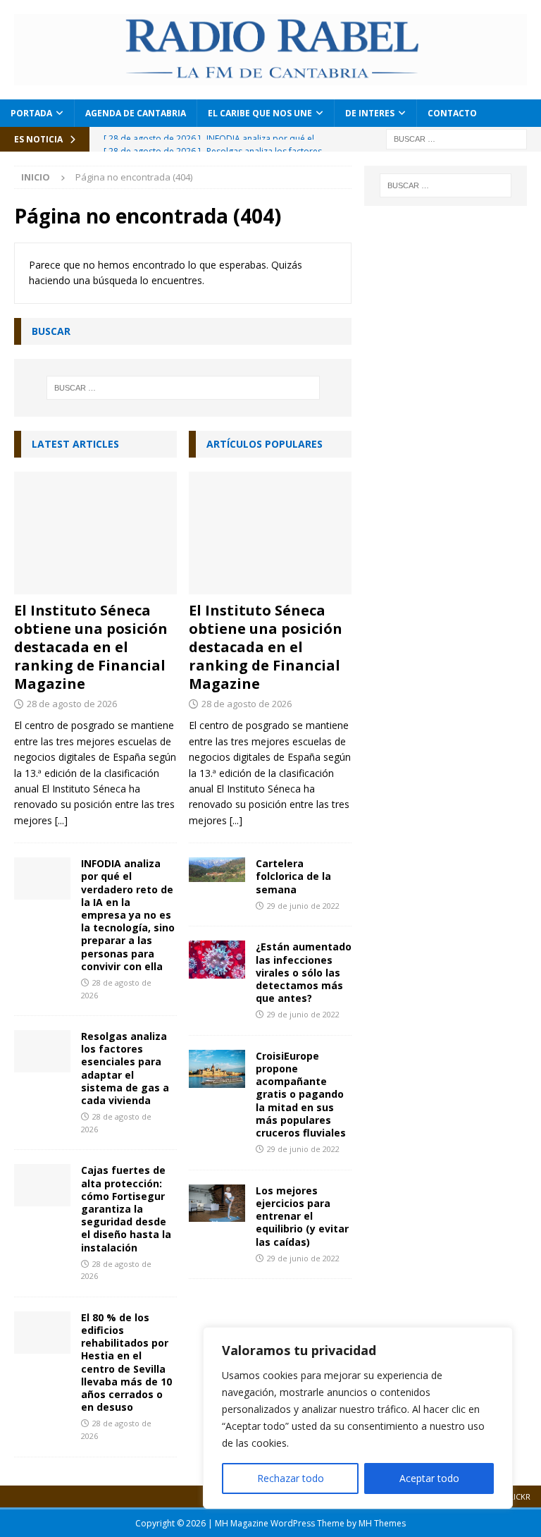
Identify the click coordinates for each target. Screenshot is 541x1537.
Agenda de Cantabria (135, 113)
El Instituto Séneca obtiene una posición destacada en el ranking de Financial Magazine (91, 647)
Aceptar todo (429, 1478)
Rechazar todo (290, 1478)
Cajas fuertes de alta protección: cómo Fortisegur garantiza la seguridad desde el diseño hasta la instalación (126, 1208)
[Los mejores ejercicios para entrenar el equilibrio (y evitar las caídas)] (217, 1203)
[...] (61, 820)
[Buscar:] (456, 138)
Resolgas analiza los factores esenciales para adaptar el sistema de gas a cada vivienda (125, 1068)
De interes (369, 113)
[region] (358, 1418)
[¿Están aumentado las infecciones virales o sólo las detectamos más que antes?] (217, 960)
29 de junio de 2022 (303, 905)
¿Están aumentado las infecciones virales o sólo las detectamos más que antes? (304, 972)
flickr (517, 1496)
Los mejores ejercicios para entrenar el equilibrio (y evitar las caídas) (302, 1216)
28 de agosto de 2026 (72, 703)
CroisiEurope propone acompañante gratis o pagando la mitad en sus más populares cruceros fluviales (301, 1094)
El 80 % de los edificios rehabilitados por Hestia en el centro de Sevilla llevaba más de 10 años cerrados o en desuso (126, 1362)
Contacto (452, 113)
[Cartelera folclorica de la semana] (217, 869)
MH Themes (382, 1523)
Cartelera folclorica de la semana (293, 876)
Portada (31, 113)
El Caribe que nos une (260, 113)
